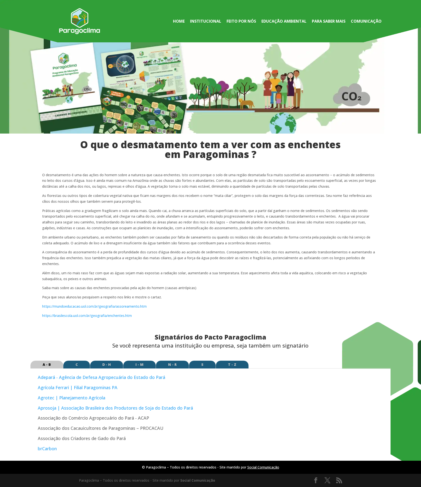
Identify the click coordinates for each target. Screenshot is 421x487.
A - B (47, 364)
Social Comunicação (263, 467)
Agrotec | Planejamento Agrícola (71, 398)
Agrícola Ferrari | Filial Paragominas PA (77, 387)
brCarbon (47, 448)
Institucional (205, 21)
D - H (106, 364)
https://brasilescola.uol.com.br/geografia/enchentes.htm (87, 315)
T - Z (232, 364)
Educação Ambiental (283, 21)
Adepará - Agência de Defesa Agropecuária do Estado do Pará (101, 377)
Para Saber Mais (328, 21)
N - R (172, 364)
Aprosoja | (115, 408)
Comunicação (366, 21)
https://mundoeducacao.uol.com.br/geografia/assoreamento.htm (94, 306)
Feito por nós (241, 21)
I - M (139, 364)
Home (179, 21)
